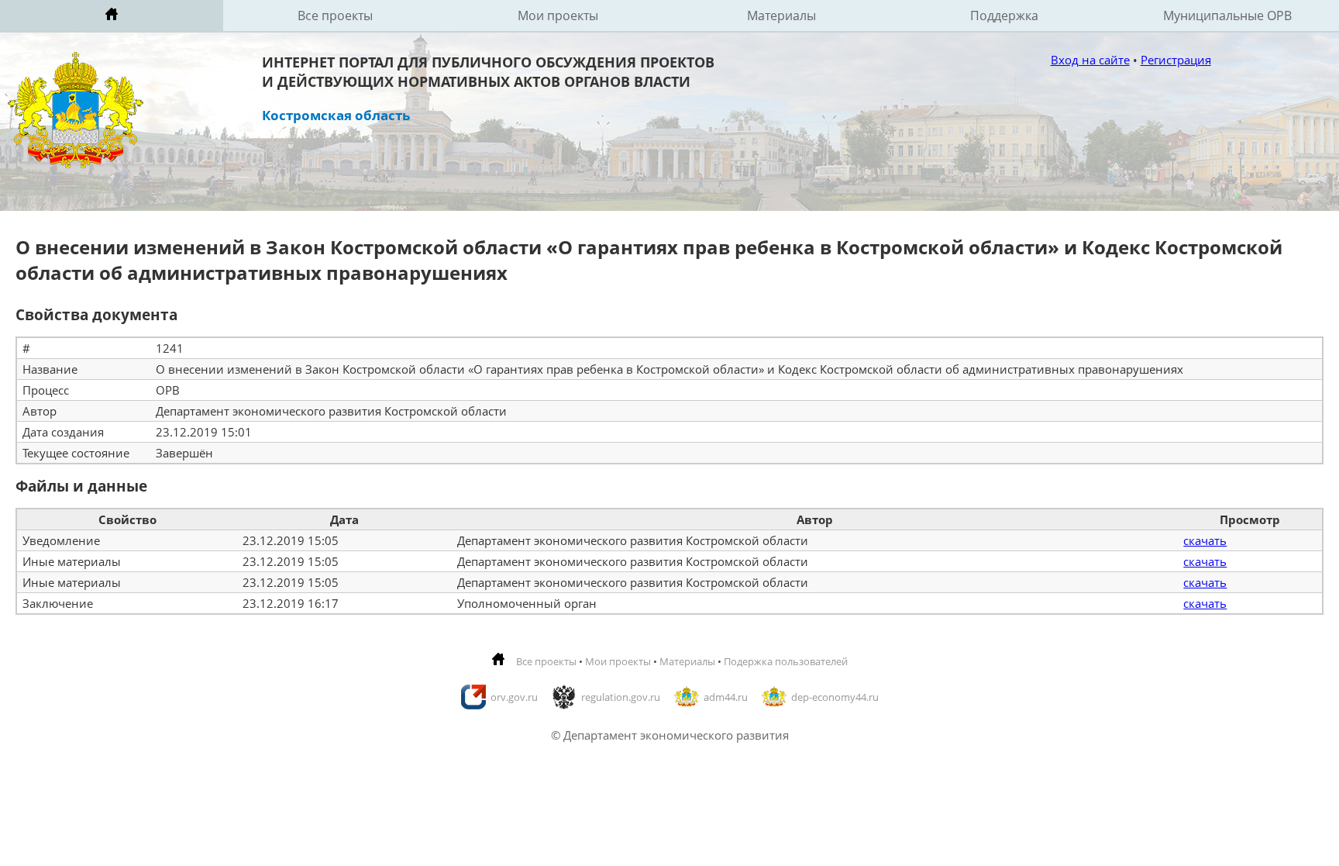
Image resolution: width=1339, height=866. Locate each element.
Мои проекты (558, 15)
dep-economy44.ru (835, 697)
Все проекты (335, 15)
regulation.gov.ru (620, 697)
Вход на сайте (1090, 59)
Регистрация (1176, 59)
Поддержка (1004, 15)
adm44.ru (726, 697)
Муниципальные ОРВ (1227, 15)
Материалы (781, 15)
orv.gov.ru (514, 697)
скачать (1205, 540)
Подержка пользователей (786, 661)
